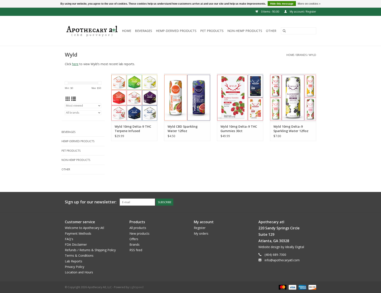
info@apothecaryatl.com (282, 260)
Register (199, 228)
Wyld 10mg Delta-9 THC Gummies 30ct (238, 128)
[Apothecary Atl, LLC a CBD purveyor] (92, 30)
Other (271, 31)
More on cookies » (309, 3)
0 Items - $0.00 (270, 11)
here (75, 64)
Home (126, 31)
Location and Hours (79, 272)
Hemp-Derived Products (176, 31)
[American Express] (302, 287)
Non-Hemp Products (244, 31)
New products (139, 233)
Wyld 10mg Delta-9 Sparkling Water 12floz (290, 128)
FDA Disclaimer (76, 244)
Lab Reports (73, 261)
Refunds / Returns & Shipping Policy (90, 250)
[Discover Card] (311, 287)
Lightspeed (137, 287)
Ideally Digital (294, 247)
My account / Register (302, 11)
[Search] (284, 30)
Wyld (312, 55)
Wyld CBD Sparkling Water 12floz (183, 128)
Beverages (143, 31)
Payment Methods (78, 233)
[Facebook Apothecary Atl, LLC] (304, 202)
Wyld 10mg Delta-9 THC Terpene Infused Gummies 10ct (133, 128)
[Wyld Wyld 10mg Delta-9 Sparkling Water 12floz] (293, 97)
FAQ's (69, 239)
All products (137, 228)
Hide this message (281, 3)
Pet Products (212, 31)
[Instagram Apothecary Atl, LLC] (312, 202)
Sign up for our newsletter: (90, 202)
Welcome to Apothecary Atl (84, 228)
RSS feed (135, 250)
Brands (301, 55)
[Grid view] (67, 99)
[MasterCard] (282, 287)
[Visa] (292, 287)
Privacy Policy (74, 267)
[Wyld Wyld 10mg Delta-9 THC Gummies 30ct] (240, 97)
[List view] (73, 99)
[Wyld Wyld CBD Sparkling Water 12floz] (187, 97)
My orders (201, 233)
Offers (133, 239)
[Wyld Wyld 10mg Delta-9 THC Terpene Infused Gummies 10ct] (134, 97)
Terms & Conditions (79, 255)
